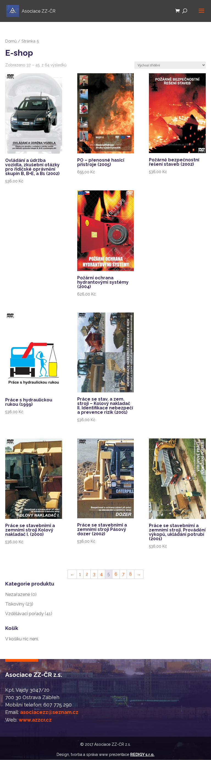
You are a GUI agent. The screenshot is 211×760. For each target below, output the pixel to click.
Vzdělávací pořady (24, 613)
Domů (11, 41)
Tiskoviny (14, 604)
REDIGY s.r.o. (142, 754)
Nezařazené (17, 594)
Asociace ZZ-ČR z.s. (112, 744)
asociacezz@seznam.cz (49, 712)
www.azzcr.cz (35, 720)
